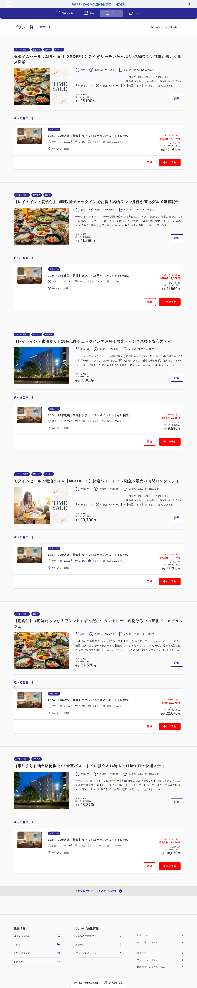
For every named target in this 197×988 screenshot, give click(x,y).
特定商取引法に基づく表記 (151, 967)
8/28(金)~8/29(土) (88, 982)
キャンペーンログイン (148, 942)
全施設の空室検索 (84, 936)
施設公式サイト (22, 953)
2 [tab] (40, 102)
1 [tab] (37, 102)
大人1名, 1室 (116, 982)
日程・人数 (67, 13)
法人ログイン (144, 935)
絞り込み (155, 27)
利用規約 (18, 962)
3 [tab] (42, 102)
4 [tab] (45, 102)
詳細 (177, 98)
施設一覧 (80, 944)
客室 (92, 13)
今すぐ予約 (169, 162)
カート (137, 13)
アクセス (18, 944)
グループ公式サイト (85, 953)
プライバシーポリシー (148, 960)
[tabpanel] (41, 86)
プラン (114, 13)
